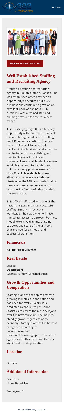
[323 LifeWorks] (17, 7)
